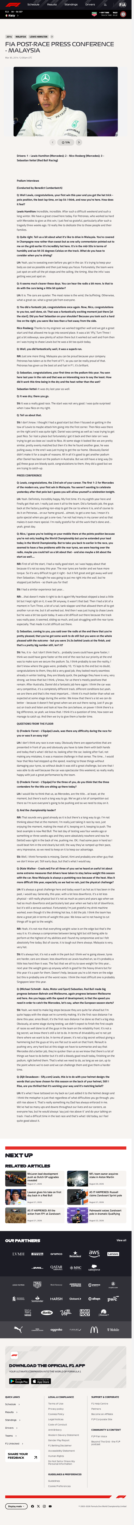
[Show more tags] (52, 37)
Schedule (33, 4)
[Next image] (79, 142)
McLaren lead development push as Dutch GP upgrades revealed (43, 1177)
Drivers (90, 4)
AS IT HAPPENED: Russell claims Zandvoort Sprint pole (105, 1193)
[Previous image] (52, 142)
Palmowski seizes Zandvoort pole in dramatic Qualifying (105, 1212)
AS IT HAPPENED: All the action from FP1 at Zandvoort (43, 1212)
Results (52, 4)
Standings (71, 4)
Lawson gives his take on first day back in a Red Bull (44, 1193)
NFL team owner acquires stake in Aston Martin (103, 1175)
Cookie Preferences (59, 1486)
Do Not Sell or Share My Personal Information (61, 1462)
